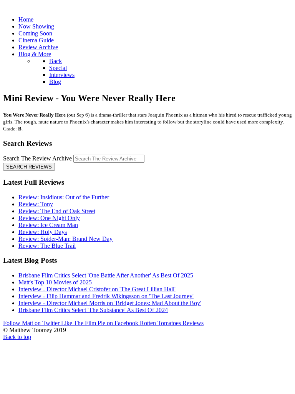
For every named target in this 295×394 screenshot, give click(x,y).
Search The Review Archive (37, 158)
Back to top (17, 337)
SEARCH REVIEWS (29, 167)
